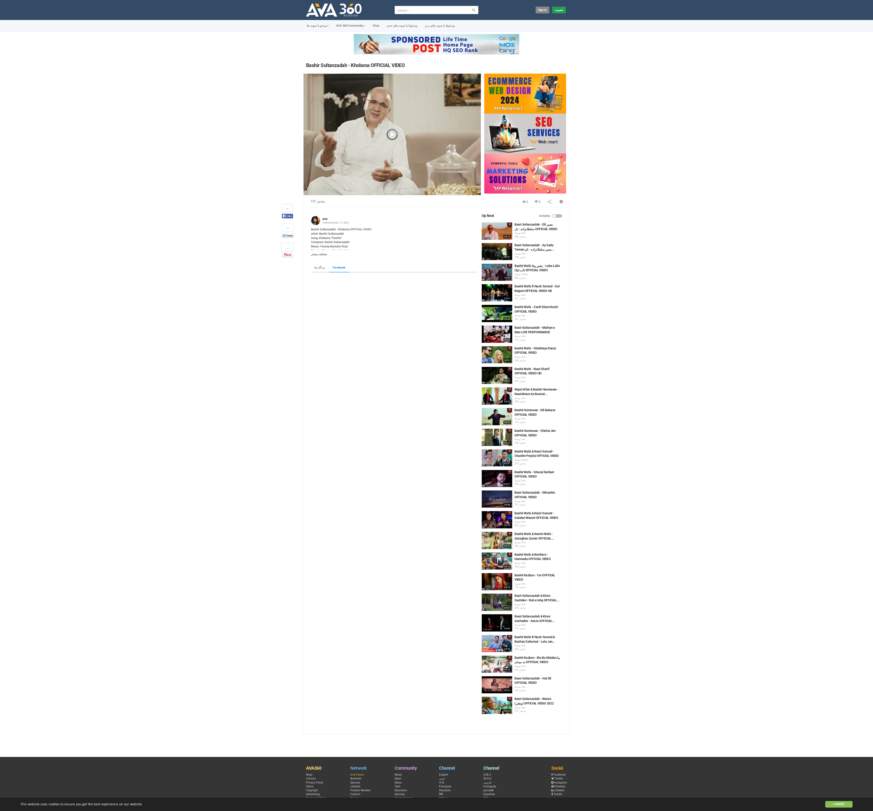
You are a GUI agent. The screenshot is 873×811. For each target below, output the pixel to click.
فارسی (487, 782)
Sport (398, 778)
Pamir (525, 274)
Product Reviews (360, 790)
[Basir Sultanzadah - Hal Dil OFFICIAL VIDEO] (497, 685)
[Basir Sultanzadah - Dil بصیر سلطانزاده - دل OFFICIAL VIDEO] (497, 231)
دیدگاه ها (319, 267)
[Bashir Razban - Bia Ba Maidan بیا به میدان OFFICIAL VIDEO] (497, 664)
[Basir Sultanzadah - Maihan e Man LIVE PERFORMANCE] (497, 334)
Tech (397, 786)
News (398, 782)
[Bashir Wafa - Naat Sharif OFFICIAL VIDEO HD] (497, 375)
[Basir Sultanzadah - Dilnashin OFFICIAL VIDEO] (497, 499)
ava (325, 219)
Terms (310, 786)
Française (445, 786)
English (443, 774)
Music (398, 774)
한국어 (487, 778)
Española (489, 794)
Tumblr (558, 794)
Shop (376, 25)
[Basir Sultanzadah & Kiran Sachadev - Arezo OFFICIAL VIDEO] (497, 623)
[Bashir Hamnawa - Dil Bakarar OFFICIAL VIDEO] (497, 416)
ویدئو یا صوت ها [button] (316, 25)
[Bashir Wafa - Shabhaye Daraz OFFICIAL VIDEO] (497, 354)
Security (355, 782)
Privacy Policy (314, 782)
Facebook (339, 267)
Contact (311, 778)
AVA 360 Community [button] (349, 25)
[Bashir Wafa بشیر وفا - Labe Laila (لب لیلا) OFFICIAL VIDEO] (497, 272)
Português (489, 786)
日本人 (487, 774)
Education (401, 790)
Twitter (558, 778)
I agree (838, 804)
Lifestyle (355, 786)
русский (488, 790)
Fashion (355, 794)
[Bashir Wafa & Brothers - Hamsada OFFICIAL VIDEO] (497, 561)
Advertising (313, 794)
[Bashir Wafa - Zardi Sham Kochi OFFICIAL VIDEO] (497, 313)
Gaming (399, 794)
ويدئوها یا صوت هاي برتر (440, 25)
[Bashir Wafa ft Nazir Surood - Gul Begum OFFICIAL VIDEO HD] (497, 292)
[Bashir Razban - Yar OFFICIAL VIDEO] (497, 581)
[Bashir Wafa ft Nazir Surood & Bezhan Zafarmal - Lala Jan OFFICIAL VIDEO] (497, 643)
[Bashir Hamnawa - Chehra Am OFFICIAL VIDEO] (497, 437)
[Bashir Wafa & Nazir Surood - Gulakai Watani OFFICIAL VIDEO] (497, 519)
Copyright (312, 790)
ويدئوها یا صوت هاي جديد (401, 25)
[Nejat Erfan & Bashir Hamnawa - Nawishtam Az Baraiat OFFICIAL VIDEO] (497, 396)
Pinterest (559, 786)
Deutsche (444, 790)
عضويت (559, 10)
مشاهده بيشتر (319, 254)
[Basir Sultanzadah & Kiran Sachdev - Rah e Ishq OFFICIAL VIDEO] (497, 602)
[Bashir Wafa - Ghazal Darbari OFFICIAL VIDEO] (497, 478)
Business (355, 778)
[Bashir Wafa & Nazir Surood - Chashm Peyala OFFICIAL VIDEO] (497, 458)
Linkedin (559, 790)
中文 (441, 782)
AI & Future (357, 774)
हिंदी (441, 794)
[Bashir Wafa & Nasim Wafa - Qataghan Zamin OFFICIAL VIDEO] (497, 540)
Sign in (542, 10)
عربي (442, 778)
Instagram (560, 782)
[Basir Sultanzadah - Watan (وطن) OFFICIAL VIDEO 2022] (497, 705)
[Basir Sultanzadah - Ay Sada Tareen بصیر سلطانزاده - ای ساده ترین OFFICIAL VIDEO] (497, 251)
